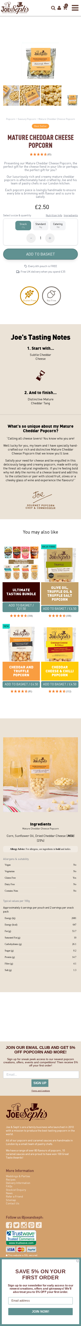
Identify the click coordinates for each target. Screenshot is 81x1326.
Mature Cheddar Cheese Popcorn (57, 119)
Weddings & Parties (18, 1176)
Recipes (11, 1179)
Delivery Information (18, 1183)
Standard (40, 225)
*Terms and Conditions (40, 1091)
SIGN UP (39, 1083)
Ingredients (71, 215)
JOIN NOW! (40, 1311)
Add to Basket (40, 254)
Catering (58, 225)
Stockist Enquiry (16, 1190)
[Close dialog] (77, 1260)
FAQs (9, 1186)
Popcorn (10, 119)
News (9, 1193)
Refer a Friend (14, 1196)
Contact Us (12, 1203)
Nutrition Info (54, 215)
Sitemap (11, 1200)
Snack (23, 225)
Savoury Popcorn (27, 119)
